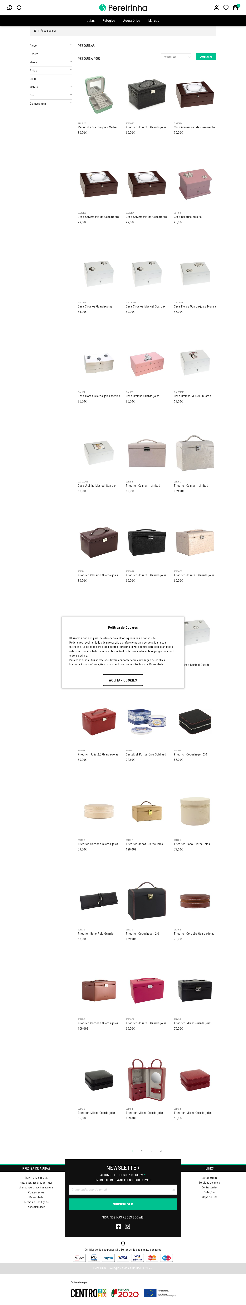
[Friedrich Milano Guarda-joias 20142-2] (195, 990)
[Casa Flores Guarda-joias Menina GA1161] (99, 363)
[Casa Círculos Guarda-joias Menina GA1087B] (99, 273)
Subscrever (123, 1204)
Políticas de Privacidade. (149, 664)
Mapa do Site (209, 1197)
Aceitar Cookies (123, 680)
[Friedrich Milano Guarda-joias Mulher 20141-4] (147, 1079)
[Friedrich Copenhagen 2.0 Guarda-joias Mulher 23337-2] (147, 900)
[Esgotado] (130, 116)
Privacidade (36, 1197)
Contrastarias (210, 1187)
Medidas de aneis (209, 1182)
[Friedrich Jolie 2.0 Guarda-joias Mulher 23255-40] (99, 721)
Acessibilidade (36, 1206)
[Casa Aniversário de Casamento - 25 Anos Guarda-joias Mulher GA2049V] (195, 94)
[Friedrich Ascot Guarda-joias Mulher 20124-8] (147, 811)
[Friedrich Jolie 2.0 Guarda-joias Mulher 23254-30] (195, 542)
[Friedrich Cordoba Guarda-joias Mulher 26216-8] (99, 811)
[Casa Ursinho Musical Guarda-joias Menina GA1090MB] (99, 452)
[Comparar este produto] (89, 116)
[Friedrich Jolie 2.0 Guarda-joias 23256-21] (147, 542)
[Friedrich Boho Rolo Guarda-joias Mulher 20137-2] (99, 900)
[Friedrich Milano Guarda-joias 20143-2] (99, 1079)
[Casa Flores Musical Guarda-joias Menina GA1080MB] (195, 632)
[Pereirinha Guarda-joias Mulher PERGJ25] (99, 94)
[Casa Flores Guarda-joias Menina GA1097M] (195, 273)
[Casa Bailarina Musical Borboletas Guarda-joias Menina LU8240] (195, 184)
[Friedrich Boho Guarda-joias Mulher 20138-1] (195, 811)
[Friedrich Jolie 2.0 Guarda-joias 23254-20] (147, 94)
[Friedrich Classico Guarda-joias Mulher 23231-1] (99, 542)
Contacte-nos (36, 1192)
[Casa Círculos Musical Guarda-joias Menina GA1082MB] (147, 273)
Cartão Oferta (210, 1177)
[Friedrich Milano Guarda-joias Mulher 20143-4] (195, 1079)
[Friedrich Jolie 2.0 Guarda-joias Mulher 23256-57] (147, 990)
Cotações (209, 1192)
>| (161, 1151)
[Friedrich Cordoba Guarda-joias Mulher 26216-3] (195, 900)
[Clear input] (173, 1189)
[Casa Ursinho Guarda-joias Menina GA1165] (147, 363)
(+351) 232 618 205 (36, 1177)
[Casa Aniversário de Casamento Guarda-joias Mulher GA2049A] (147, 184)
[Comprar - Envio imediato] (81, 116)
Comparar (206, 56)
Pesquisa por (48, 30)
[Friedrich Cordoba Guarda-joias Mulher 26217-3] (99, 990)
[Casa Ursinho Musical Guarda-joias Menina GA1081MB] (195, 363)
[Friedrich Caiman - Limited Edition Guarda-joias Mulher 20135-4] (147, 452)
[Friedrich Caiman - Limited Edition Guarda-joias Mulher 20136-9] (195, 452)
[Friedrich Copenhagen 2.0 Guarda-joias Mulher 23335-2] (195, 721)
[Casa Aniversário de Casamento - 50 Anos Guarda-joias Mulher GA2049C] (99, 184)
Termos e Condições (36, 1202)
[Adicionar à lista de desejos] (97, 116)
